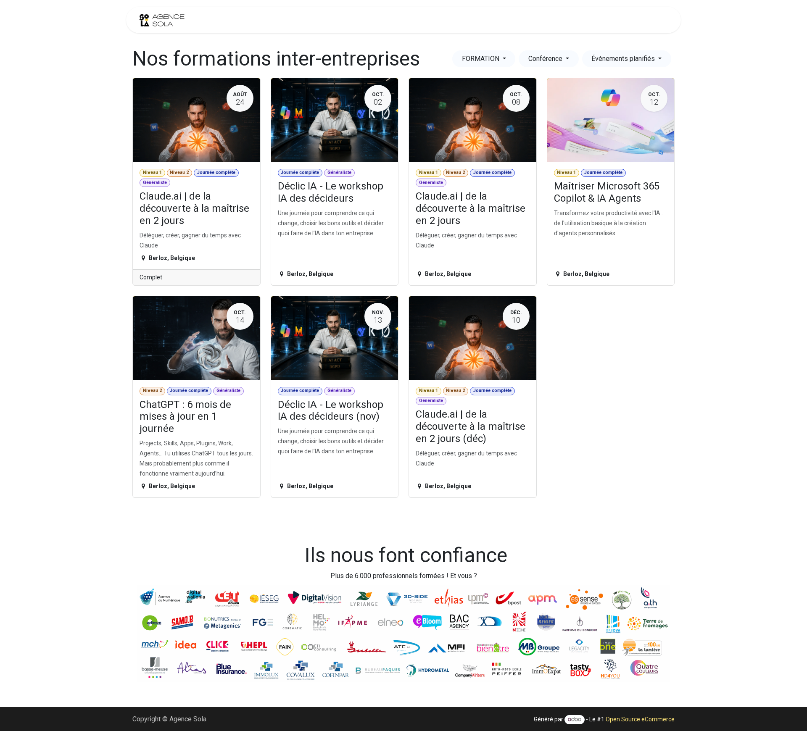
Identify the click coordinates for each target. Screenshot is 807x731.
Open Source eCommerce (640, 719)
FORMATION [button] (481, 59)
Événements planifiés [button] (624, 59)
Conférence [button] (546, 59)
